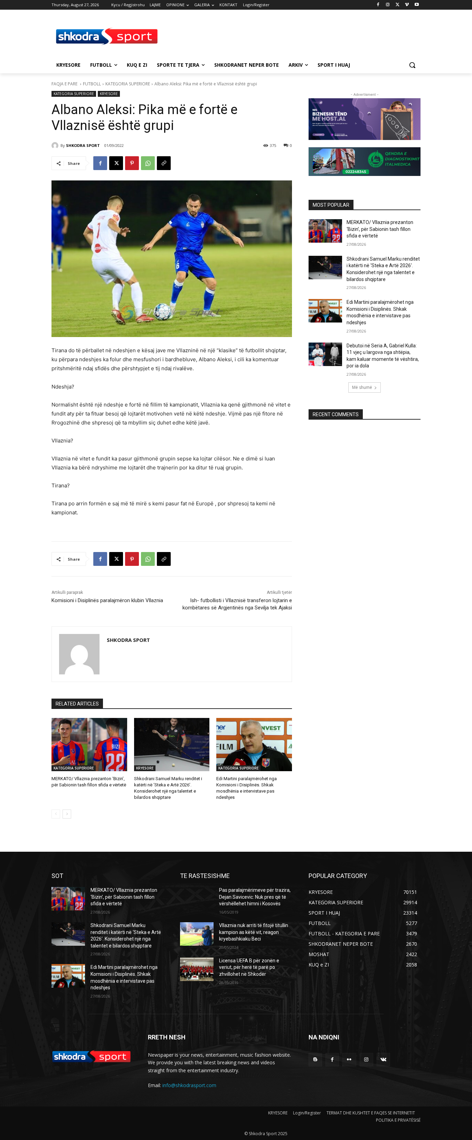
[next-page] (67, 814)
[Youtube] (417, 5)
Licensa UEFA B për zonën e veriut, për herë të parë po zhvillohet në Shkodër (249, 967)
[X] (398, 5)
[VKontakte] (383, 1059)
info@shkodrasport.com (189, 1085)
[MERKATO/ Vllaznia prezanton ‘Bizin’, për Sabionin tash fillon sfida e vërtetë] (89, 744)
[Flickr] (349, 1059)
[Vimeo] (407, 5)
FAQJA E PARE (64, 84)
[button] (412, 65)
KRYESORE (109, 93)
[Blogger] (315, 1059)
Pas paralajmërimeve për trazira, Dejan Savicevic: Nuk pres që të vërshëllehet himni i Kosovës (255, 896)
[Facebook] (378, 5)
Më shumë (362, 387)
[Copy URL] (164, 163)
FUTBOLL (92, 84)
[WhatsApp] (148, 163)
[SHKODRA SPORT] (55, 145)
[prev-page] (55, 814)
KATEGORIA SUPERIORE (127, 84)
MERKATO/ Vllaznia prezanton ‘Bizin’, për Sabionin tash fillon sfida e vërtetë (380, 229)
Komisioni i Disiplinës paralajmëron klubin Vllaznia (107, 600)
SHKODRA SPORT (83, 145)
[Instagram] (388, 5)
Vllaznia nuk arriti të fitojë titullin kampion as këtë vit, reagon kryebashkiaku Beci (253, 932)
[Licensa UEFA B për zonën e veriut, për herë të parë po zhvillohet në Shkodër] (197, 969)
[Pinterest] (132, 163)
